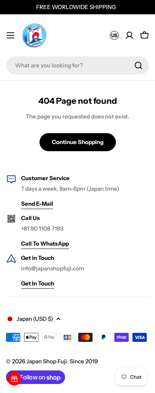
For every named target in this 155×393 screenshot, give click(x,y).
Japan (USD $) (35, 318)
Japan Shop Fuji (46, 361)
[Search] (138, 65)
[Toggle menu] (10, 35)
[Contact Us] (114, 35)
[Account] (129, 35)
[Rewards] (14, 378)
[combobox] (77, 65)
